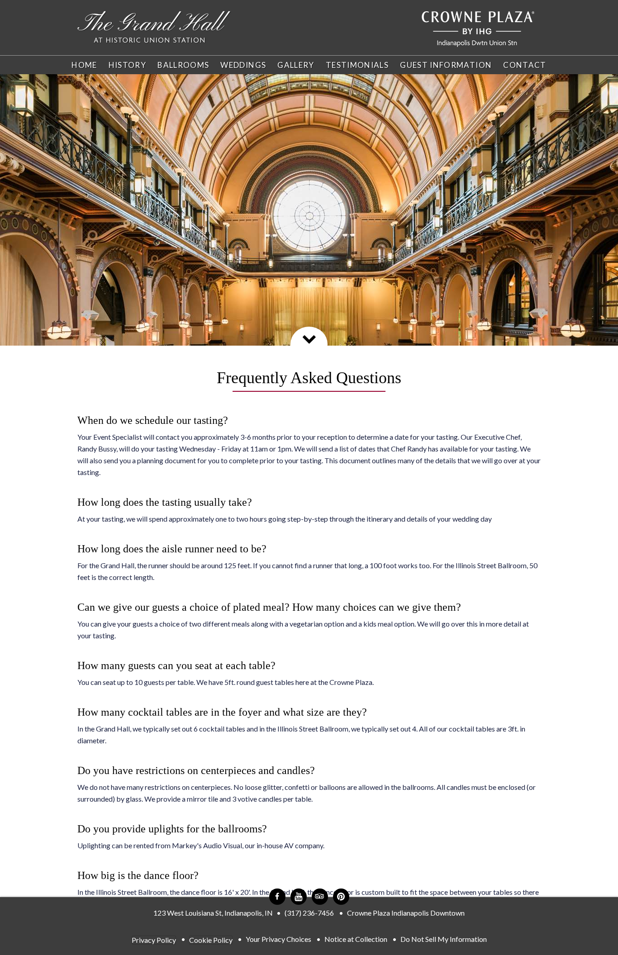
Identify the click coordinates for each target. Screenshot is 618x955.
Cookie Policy (211, 940)
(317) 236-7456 (309, 912)
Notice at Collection (355, 939)
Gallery (295, 65)
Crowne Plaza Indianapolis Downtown (406, 912)
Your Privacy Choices (278, 939)
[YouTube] (298, 896)
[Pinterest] (341, 896)
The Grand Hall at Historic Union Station (154, 27)
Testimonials (357, 65)
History (128, 65)
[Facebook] (277, 896)
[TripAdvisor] (320, 896)
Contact (525, 65)
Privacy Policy (154, 940)
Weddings (243, 65)
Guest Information (446, 65)
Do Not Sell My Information (443, 939)
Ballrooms (183, 65)
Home (84, 65)
